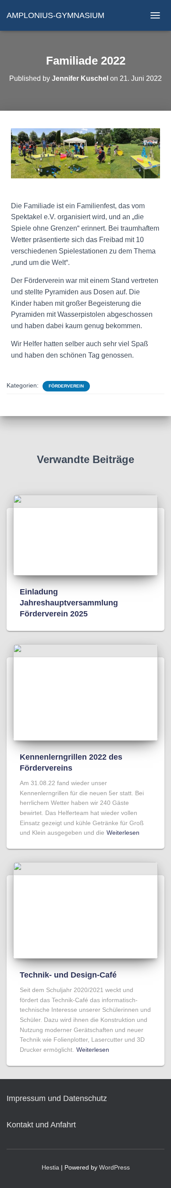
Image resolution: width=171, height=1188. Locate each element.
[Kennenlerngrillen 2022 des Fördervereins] (85, 691)
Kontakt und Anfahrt (41, 1124)
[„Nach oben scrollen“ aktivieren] (153, 1170)
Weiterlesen (123, 832)
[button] (19, 153)
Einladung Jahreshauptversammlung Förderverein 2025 (69, 602)
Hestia (50, 1167)
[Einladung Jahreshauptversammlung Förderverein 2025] (85, 534)
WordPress (114, 1167)
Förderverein (66, 386)
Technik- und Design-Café (68, 975)
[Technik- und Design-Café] (85, 909)
